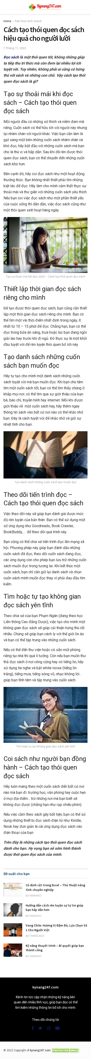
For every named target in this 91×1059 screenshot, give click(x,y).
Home (7, 21)
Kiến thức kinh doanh (28, 21)
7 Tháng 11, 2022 (15, 48)
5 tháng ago (36, 936)
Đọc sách (11, 57)
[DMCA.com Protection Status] (65, 1050)
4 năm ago (35, 895)
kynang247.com (40, 1050)
